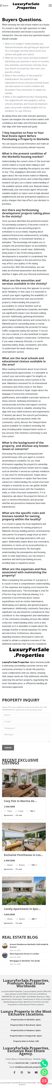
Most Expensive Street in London (24, 953)
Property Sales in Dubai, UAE (26, 1041)
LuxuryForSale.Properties (15, 662)
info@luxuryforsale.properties (28, 1067)
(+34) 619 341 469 (21, 1063)
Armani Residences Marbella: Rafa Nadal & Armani (29, 945)
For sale (19, 815)
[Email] (44, 1081)
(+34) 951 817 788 (37, 1063)
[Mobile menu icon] (50, 5)
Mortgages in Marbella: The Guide (25, 961)
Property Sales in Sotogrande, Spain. (26, 1035)
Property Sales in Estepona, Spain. (26, 1030)
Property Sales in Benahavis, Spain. (26, 1025)
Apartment (8, 815)
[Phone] (44, 1063)
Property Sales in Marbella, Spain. (26, 1019)
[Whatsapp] (44, 1072)
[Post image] (5, 946)
